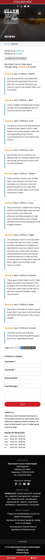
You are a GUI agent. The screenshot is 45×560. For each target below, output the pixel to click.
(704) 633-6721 (23, 2)
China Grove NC (18, 499)
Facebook (20, 51)
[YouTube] (25, 6)
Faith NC (23, 502)
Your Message (11, 386)
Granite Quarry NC (24, 493)
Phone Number (11, 378)
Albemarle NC (22, 505)
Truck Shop (22, 541)
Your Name (10, 362)
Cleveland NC (31, 499)
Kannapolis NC (24, 496)
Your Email (10, 370)
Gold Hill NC (33, 502)
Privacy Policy (22, 552)
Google (19, 53)
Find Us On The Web (22, 480)
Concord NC (34, 505)
